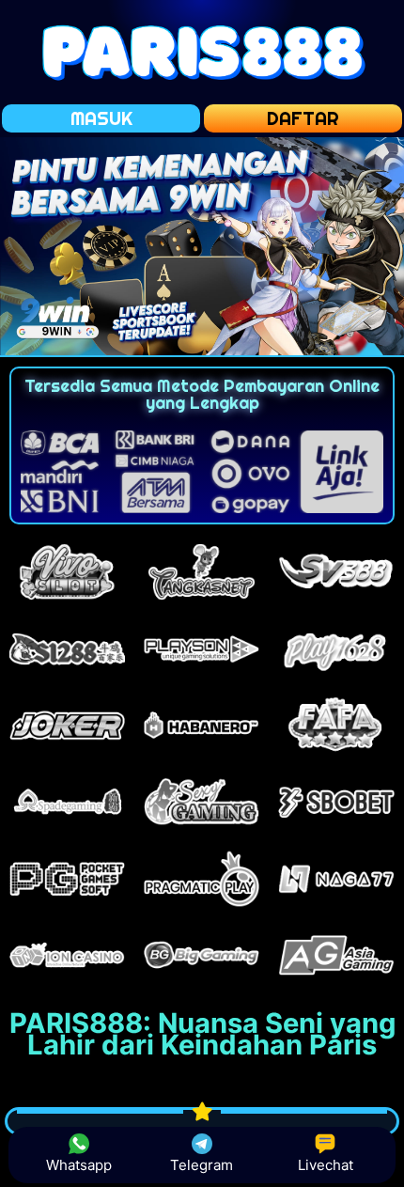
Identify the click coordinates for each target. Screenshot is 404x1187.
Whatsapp (79, 1165)
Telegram (201, 1165)
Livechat (325, 1165)
